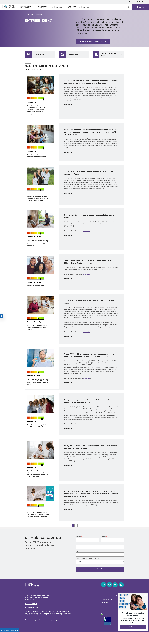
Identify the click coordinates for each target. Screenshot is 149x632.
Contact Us (104, 602)
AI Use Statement (106, 599)
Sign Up (100, 569)
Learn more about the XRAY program (92, 41)
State (77, 544)
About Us (127, 2)
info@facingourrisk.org (32, 607)
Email (77, 551)
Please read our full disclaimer (44, 614)
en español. (87, 424)
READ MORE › (68, 105)
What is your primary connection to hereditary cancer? (89, 558)
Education (27, 14)
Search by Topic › (74, 54)
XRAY (32, 14)
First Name (79, 536)
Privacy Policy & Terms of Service (111, 596)
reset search (28, 63)
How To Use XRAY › (43, 54)
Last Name (104, 536)
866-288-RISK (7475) (31, 604)
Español (141, 2)
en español (86, 231)
